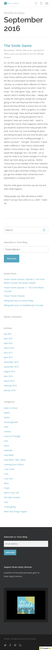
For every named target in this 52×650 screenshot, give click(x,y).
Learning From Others (14, 464)
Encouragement (11, 422)
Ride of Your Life (29, 54)
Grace (29, 50)
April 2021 (8, 343)
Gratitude (8, 450)
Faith (24, 50)
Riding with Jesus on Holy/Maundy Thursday (23, 305)
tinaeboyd (10, 50)
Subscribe (11, 258)
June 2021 (8, 338)
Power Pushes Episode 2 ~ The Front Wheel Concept (23, 289)
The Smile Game (18, 45)
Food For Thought (12, 436)
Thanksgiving (10, 506)
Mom (6, 483)
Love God (18, 54)
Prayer (7, 488)
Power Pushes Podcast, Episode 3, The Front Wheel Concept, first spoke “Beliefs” (24, 281)
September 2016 (11, 366)
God (6, 441)
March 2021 (9, 348)
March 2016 (9, 381)
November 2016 (11, 362)
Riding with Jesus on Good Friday (18, 300)
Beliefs (19, 50)
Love (12, 54)
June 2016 (8, 376)
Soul (6, 502)
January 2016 (10, 390)
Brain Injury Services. (13, 576)
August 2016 (9, 371)
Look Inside (9, 469)
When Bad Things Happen (15, 511)
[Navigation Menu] (46, 3)
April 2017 (8, 357)
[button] (19, 611)
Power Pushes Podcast (14, 296)
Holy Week (8, 455)
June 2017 (8, 352)
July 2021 (8, 333)
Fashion (7, 431)
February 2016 (10, 385)
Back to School (10, 408)
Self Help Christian (12, 497)
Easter (7, 417)
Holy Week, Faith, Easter (15, 459)
